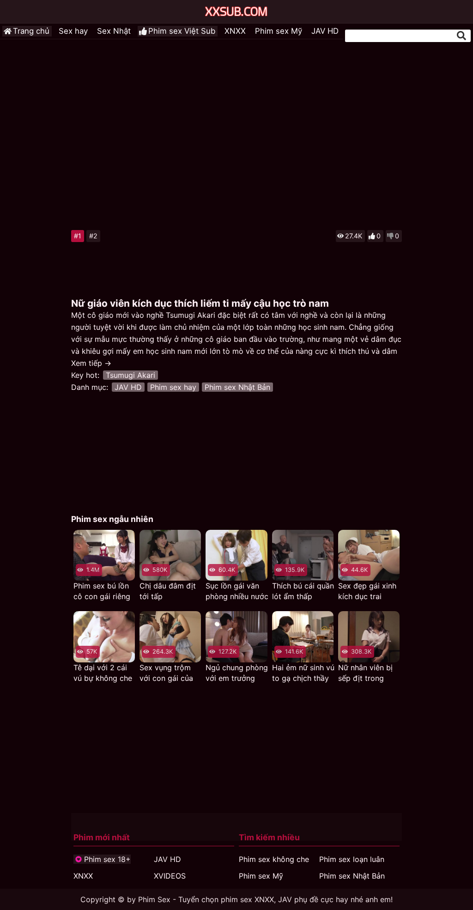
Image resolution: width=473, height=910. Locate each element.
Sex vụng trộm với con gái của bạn (166, 673)
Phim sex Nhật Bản (237, 387)
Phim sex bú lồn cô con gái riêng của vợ (101, 591)
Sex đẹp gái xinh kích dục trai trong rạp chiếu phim (367, 591)
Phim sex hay (173, 387)
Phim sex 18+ (107, 859)
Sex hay (73, 31)
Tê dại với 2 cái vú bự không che (102, 673)
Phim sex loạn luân (351, 859)
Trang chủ (31, 31)
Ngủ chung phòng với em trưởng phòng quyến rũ (237, 673)
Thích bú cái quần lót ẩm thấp (303, 591)
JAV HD (325, 31)
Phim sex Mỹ (278, 31)
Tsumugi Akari (130, 375)
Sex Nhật (114, 31)
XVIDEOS (170, 875)
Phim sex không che (274, 859)
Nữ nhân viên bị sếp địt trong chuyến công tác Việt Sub (367, 673)
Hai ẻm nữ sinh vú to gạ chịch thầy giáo (303, 673)
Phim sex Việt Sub (181, 31)
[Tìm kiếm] (461, 35)
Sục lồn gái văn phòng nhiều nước (237, 591)
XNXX (235, 31)
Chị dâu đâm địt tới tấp (167, 591)
